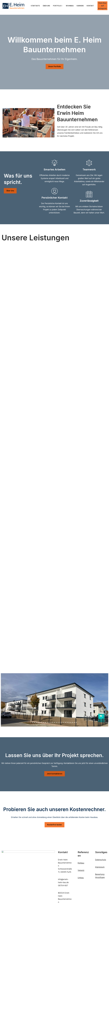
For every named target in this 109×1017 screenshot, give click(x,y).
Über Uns (46, 6)
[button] (62, 5)
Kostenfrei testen (54, 825)
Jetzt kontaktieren (54, 774)
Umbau (81, 878)
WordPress (26, 1014)
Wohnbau (70, 6)
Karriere (80, 6)
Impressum (100, 867)
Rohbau (81, 863)
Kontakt (90, 6)
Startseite (35, 6)
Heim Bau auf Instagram (102, 5)
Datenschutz (100, 860)
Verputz (81, 870)
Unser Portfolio (54, 66)
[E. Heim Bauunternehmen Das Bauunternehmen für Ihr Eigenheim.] (13, 6)
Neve (4, 1014)
